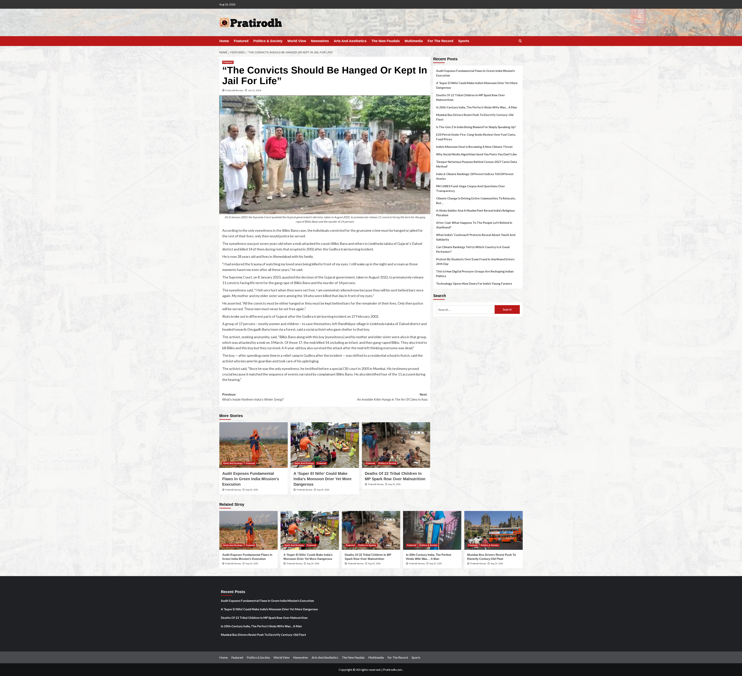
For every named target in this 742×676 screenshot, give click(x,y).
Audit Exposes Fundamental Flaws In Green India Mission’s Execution (250, 478)
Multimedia (414, 41)
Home (224, 41)
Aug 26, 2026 (252, 490)
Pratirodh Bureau (234, 90)
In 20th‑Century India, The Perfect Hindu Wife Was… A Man (476, 107)
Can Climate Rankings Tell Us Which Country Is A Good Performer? (473, 249)
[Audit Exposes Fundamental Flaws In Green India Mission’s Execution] (253, 445)
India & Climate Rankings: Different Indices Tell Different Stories (475, 176)
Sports (463, 41)
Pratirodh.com (392, 669)
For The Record (440, 41)
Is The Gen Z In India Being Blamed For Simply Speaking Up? (476, 127)
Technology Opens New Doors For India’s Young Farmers (474, 283)
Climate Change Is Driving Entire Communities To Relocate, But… (476, 201)
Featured (241, 41)
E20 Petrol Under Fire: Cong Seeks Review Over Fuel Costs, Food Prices (476, 137)
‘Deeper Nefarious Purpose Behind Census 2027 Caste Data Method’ (476, 164)
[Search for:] (465, 309)
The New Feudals (385, 41)
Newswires (320, 41)
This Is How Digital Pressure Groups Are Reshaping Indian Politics (475, 274)
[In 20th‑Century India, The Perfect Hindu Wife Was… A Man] (432, 530)
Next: (392, 397)
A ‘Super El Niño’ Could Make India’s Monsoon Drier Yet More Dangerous (322, 478)
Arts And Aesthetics (350, 41)
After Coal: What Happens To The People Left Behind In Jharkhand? (474, 225)
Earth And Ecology (233, 463)
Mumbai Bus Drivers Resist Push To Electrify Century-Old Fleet (474, 117)
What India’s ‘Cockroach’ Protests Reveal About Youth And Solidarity (475, 237)
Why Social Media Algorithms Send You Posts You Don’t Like (476, 154)
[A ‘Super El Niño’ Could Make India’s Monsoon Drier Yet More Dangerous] (325, 445)
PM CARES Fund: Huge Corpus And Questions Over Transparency (470, 188)
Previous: (253, 397)
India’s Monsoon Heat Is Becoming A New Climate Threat (474, 146)
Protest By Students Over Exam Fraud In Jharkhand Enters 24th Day (475, 261)
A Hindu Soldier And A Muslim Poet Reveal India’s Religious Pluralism (475, 213)
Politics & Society (268, 41)
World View (296, 41)
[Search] (520, 41)
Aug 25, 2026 (394, 484)
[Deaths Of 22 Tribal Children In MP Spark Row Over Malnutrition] (396, 445)
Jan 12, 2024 (254, 90)
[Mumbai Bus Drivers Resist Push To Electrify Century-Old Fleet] (493, 530)
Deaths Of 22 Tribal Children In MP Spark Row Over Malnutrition (470, 97)
